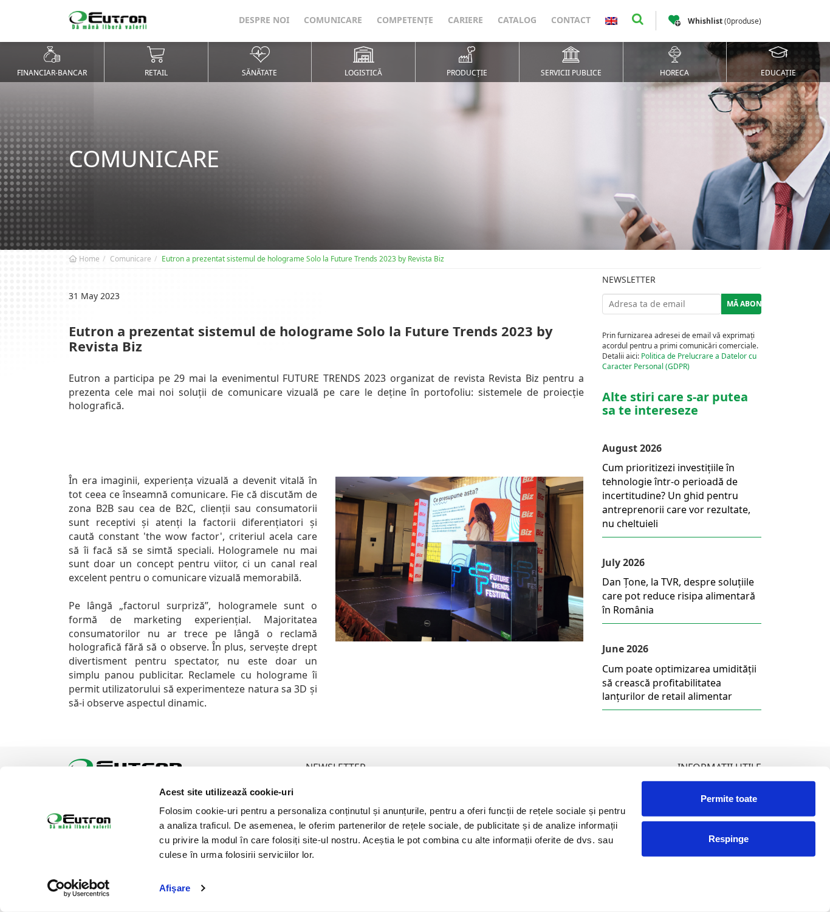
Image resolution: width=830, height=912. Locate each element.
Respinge (728, 838)
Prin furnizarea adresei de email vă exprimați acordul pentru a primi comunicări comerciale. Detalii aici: (680, 350)
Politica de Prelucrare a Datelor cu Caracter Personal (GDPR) (679, 361)
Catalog (517, 20)
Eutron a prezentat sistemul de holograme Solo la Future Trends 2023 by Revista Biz (303, 259)
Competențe (405, 20)
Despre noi (264, 20)
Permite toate (729, 798)
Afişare (174, 888)
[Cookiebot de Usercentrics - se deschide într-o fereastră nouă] (79, 888)
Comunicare (333, 20)
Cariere (465, 20)
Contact (571, 20)
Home (88, 259)
